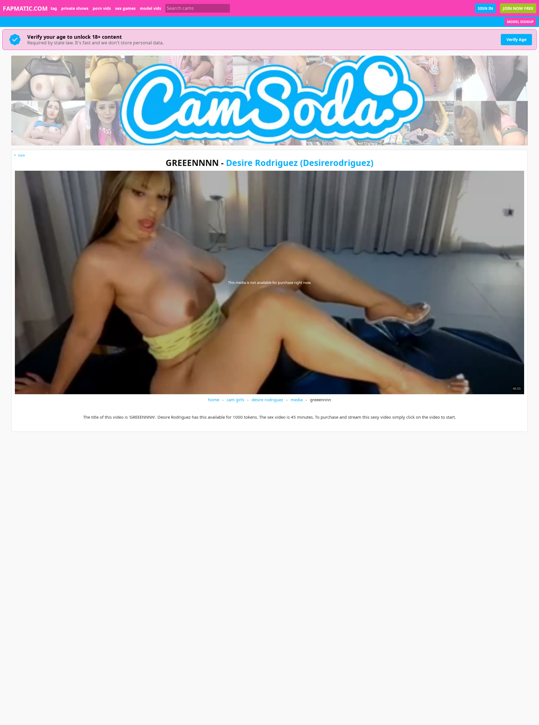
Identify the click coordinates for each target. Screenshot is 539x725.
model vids (150, 8)
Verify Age (516, 39)
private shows (74, 8)
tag (54, 8)
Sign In (485, 8)
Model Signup (520, 21)
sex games (125, 8)
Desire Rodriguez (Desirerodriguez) (299, 162)
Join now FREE (518, 8)
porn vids (102, 8)
